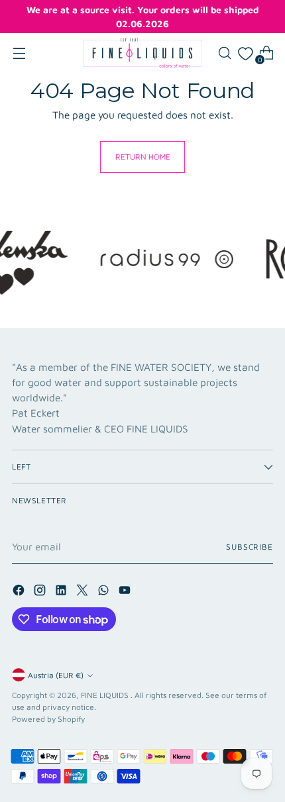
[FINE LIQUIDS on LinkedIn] (62, 592)
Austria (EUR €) (56, 675)
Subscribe (249, 547)
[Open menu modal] (18, 53)
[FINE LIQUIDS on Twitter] (83, 592)
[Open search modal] (224, 53)
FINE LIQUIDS (106, 695)
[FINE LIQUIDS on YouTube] (126, 592)
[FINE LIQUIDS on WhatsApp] (105, 592)
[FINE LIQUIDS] (142, 53)
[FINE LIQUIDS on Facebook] (20, 592)
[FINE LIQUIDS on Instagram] (41, 592)
